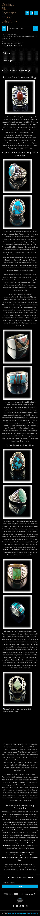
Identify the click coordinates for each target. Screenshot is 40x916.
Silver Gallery (20, 441)
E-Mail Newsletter (18, 830)
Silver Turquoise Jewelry (22, 855)
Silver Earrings (14, 857)
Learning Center (12, 822)
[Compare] (31, 13)
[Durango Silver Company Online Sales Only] (20, 900)
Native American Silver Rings (15, 660)
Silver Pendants (24, 852)
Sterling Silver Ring (10, 550)
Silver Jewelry (23, 260)
